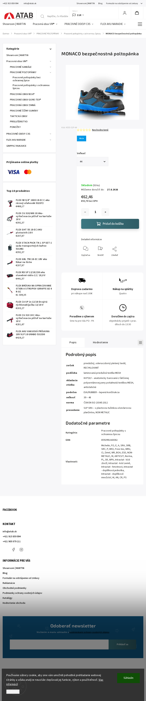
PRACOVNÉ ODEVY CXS (18, 134)
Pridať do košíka (113, 224)
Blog (100, 3)
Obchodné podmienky (14, 588)
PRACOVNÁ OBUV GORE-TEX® (25, 100)
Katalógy (7, 598)
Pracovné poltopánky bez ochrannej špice (27, 79)
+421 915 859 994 (12, 536)
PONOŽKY (15, 127)
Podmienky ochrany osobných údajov (22, 593)
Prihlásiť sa (122, 644)
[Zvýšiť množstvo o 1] (105, 212)
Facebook (13, 549)
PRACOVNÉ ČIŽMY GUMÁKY (24, 111)
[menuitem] (16, 24)
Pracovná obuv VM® (16, 61)
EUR (79, 15)
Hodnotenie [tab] (100, 342)
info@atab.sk (10, 531)
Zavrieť (132, 261)
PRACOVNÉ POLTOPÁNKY (23, 72)
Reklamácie (9, 583)
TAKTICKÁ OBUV (18, 116)
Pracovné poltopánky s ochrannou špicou (31, 87)
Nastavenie (13, 691)
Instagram (21, 549)
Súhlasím (128, 678)
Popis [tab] (73, 342)
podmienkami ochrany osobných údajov (89, 632)
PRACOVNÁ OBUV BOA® (22, 94)
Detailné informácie (91, 239)
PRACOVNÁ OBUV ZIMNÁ (22, 105)
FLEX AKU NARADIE (16, 140)
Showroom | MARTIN (86, 3)
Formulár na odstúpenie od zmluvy (122, 3)
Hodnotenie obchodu (14, 603)
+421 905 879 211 (12, 541)
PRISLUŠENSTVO (19, 121)
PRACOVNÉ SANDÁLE (21, 67)
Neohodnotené (100, 130)
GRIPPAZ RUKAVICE (16, 146)
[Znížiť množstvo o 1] (85, 212)
